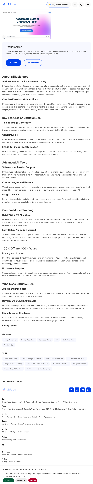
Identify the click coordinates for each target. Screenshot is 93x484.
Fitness (18, 462)
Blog (39, 402)
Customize (21, 480)
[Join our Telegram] (82, 389)
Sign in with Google (60, 4)
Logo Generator (38, 424)
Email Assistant (17, 409)
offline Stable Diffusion (54, 359)
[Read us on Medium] (88, 389)
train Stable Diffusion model (37, 364)
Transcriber (24, 432)
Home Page (6, 402)
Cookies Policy (56, 402)
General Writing (29, 409)
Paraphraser (40, 409)
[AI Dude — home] (9, 4)
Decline (33, 480)
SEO (47, 409)
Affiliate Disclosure (70, 402)
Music (4, 432)
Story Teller (72, 409)
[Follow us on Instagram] (77, 389)
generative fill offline (60, 364)
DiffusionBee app (10, 359)
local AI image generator (31, 359)
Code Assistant (68, 340)
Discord (28, 402)
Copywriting (6, 409)
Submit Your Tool (18, 402)
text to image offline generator (38, 369)
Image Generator (10, 340)
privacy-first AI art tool (13, 369)
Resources (46, 402)
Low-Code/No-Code (35, 417)
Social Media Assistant (58, 409)
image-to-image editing (13, 364)
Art (57, 340)
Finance (20, 455)
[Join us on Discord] (71, 389)
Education (11, 462)
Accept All (8, 480)
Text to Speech (13, 432)
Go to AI (13, 63)
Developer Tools (45, 340)
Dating (4, 462)
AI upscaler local (79, 364)
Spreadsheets (49, 417)
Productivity (8, 345)
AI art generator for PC (76, 359)
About (34, 402)
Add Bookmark (33, 63)
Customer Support (9, 455)
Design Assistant (27, 340)
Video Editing (7, 440)
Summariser (81, 409)
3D (3, 448)
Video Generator (19, 440)
